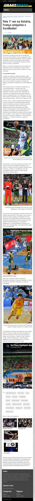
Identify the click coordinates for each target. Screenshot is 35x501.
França (8, 400)
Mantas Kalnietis (17, 404)
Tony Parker (27, 408)
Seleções (5, 17)
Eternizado (7, 453)
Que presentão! (8, 441)
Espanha (14, 396)
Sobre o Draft (12, 1)
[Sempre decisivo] (10, 422)
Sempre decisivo (7, 428)
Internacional (10, 16)
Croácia (8, 396)
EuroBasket (22, 396)
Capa (27, 393)
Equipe (4, 1)
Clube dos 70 (21, 428)
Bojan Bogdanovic (11, 393)
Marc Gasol (26, 404)
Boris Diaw (21, 393)
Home (4, 16)
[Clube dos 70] (25, 422)
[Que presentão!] (11, 435)
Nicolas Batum (10, 408)
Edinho (10, 32)
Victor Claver (9, 411)
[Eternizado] (11, 447)
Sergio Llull (19, 408)
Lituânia (8, 404)
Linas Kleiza (24, 400)
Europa (15, 16)
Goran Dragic (15, 400)
